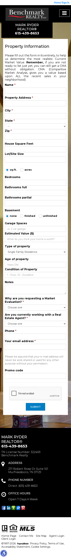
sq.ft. (13, 169)
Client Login (8, 538)
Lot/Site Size (14, 154)
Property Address (19, 97)
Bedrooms (12, 177)
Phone (10, 331)
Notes (9, 282)
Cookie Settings (40, 546)
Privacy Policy (38, 543)
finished (29, 216)
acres (28, 169)
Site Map (41, 536)
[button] (4, 553)
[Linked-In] (9, 508)
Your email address (20, 341)
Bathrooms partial (18, 197)
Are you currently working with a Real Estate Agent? (33, 316)
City (9, 110)
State (10, 120)
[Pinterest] (23, 508)
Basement (12, 210)
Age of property (17, 259)
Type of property (17, 246)
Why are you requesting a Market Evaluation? (30, 300)
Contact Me (26, 536)
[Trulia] (13, 508)
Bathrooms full (16, 187)
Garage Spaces (16, 223)
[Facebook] (4, 508)
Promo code (14, 370)
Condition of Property (21, 269)
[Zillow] (18, 508)
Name (10, 85)
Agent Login (56, 536)
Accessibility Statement (15, 546)
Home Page (8, 536)
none (13, 216)
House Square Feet (19, 143)
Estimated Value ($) (19, 233)
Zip (8, 131)
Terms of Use (56, 543)
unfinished (50, 216)
